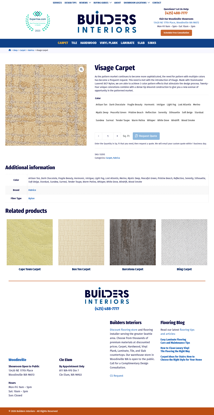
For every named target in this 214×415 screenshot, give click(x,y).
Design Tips (70, 3)
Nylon (31, 198)
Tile (74, 43)
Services (57, 3)
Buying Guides (101, 3)
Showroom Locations (135, 3)
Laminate (127, 43)
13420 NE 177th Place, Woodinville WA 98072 (176, 22)
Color (98, 98)
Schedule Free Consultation (176, 33)
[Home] (10, 50)
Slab (141, 43)
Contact (156, 3)
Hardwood (88, 43)
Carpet (63, 43)
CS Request (116, 375)
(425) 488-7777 (176, 13)
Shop (15, 50)
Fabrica (31, 50)
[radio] (101, 104)
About (117, 3)
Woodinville (17, 360)
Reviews (83, 3)
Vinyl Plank (109, 43)
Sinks (152, 43)
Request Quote (148, 136)
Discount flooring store (123, 329)
